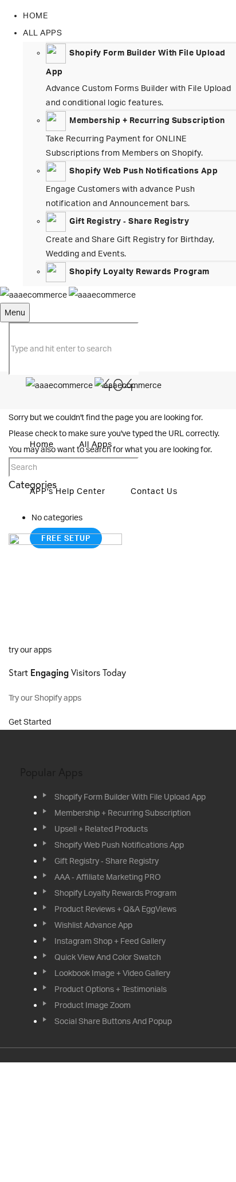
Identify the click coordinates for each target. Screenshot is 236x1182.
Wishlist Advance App (93, 925)
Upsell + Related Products (101, 828)
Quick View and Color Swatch (107, 957)
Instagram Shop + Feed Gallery (110, 941)
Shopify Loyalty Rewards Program (115, 893)
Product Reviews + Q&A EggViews (115, 909)
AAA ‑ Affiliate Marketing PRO (107, 876)
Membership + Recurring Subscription (122, 812)
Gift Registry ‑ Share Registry (106, 860)
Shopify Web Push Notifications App (119, 844)
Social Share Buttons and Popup (113, 1021)
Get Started (31, 721)
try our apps (30, 649)
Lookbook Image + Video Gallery (112, 973)
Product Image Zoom (92, 1005)
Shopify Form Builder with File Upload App (130, 796)
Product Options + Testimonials (110, 989)
